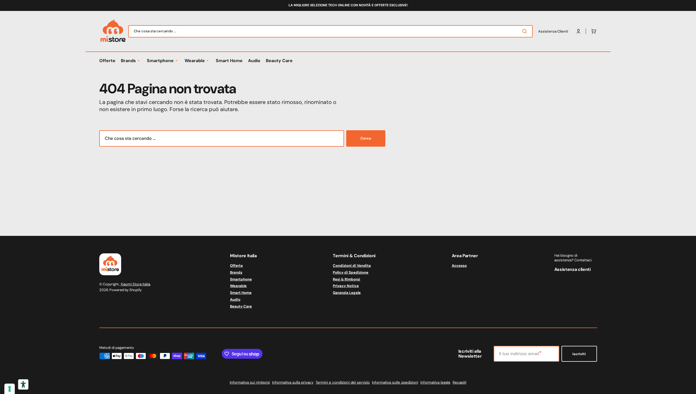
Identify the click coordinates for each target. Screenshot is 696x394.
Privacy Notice (346, 285)
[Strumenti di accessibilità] (23, 384)
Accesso (459, 265)
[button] (593, 31)
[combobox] (330, 31)
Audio (235, 299)
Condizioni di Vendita (352, 265)
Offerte (236, 265)
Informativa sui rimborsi (250, 382)
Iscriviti (579, 354)
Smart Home (241, 292)
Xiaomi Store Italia (135, 284)
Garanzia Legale (347, 292)
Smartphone (241, 279)
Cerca (365, 138)
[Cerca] (526, 31)
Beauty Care (241, 306)
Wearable (238, 285)
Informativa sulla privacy (292, 382)
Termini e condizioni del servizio (343, 382)
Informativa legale (435, 382)
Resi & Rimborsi (346, 279)
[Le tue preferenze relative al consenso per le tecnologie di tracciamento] (9, 389)
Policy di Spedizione (350, 272)
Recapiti (459, 382)
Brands (236, 272)
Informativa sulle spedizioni (395, 382)
